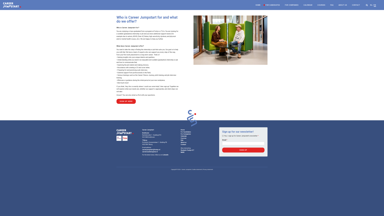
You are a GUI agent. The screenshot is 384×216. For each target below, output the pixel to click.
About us (342, 5)
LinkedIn (165, 155)
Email (224, 140)
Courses (321, 5)
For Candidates (273, 5)
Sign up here (126, 101)
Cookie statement (197, 169)
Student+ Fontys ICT (187, 150)
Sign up (243, 150)
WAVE (182, 152)
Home (258, 5)
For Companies (291, 5)
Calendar (308, 5)
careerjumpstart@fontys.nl (151, 149)
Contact (356, 5)
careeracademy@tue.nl (150, 151)
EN (375, 5)
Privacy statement (208, 169)
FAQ (332, 5)
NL (371, 5)
